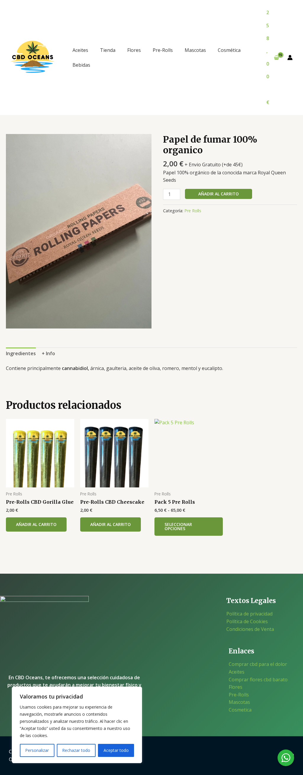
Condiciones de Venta (250, 629)
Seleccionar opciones (178, 526)
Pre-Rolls (163, 50)
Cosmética (229, 50)
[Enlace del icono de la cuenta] (290, 57)
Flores (134, 50)
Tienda (107, 50)
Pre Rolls (192, 210)
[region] (77, 725)
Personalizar (37, 750)
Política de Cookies (247, 621)
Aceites (80, 50)
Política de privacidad (249, 613)
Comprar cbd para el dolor (258, 664)
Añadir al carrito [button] (36, 524)
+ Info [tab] (48, 353)
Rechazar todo (76, 750)
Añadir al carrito (218, 194)
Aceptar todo (116, 750)
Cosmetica (240, 710)
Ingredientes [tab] (21, 353)
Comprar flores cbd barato (258, 679)
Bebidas (81, 65)
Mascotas (195, 50)
